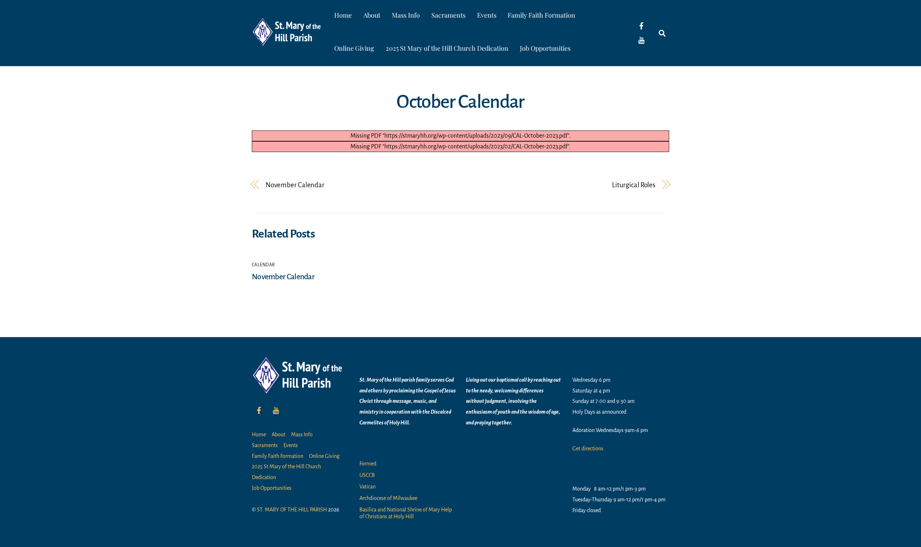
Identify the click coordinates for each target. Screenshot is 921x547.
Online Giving (354, 48)
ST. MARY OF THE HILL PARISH (292, 509)
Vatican (367, 486)
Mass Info (406, 15)
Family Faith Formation (541, 15)
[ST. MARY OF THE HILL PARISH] (288, 40)
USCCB (367, 475)
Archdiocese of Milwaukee (388, 498)
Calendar (263, 264)
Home (343, 15)
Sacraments (448, 15)
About (371, 15)
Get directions (587, 448)
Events (486, 15)
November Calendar (295, 185)
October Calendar (460, 102)
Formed (367, 463)
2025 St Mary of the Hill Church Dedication (447, 48)
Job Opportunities (545, 48)
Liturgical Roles (633, 185)
